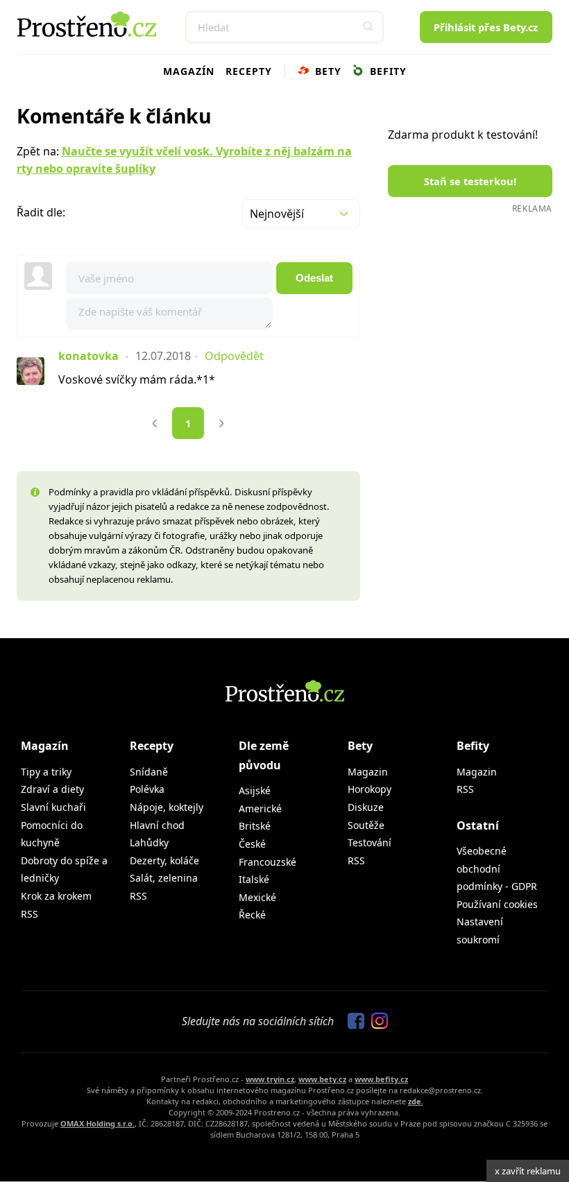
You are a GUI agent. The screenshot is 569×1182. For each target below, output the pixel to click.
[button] (368, 27)
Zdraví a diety (52, 789)
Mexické (257, 897)
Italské (254, 879)
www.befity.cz (381, 1079)
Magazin (368, 771)
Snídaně (149, 771)
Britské (255, 825)
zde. (415, 1101)
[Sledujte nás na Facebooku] (352, 1021)
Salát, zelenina (164, 877)
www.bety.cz (322, 1079)
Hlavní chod (157, 825)
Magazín (188, 71)
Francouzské (267, 861)
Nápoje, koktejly (166, 807)
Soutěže (366, 825)
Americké (260, 808)
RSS (29, 913)
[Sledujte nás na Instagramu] (376, 1021)
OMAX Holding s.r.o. (97, 1123)
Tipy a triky (46, 771)
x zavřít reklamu (528, 1171)
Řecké (252, 914)
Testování (369, 842)
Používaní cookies (497, 904)
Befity (386, 71)
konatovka (88, 355)
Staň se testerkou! (470, 181)
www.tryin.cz (270, 1079)
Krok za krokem (56, 895)
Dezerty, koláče (164, 860)
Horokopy (369, 789)
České (252, 843)
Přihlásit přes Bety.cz (486, 27)
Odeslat (314, 278)
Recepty (249, 71)
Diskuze (366, 807)
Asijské (255, 790)
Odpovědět (234, 355)
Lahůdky (149, 842)
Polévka (147, 789)
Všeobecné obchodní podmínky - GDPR (497, 868)
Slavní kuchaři (53, 807)
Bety (326, 71)
